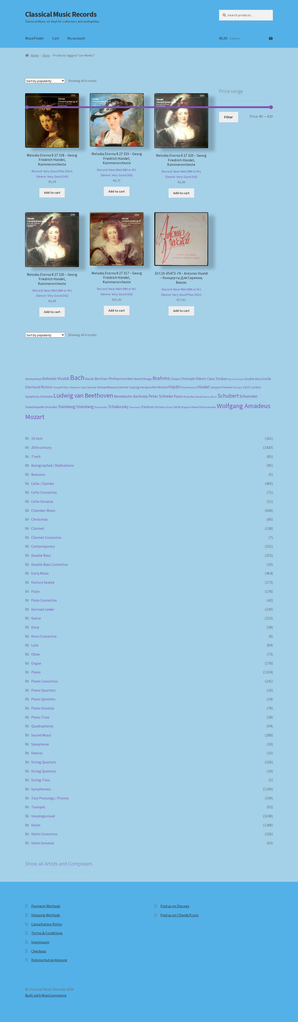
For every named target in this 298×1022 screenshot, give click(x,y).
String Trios (40, 780)
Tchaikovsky (118, 406)
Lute (34, 645)
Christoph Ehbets (193, 378)
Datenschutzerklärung (49, 960)
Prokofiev (189, 396)
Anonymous (33, 379)
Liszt (246, 387)
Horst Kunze (188, 387)
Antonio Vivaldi (55, 378)
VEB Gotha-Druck (163, 407)
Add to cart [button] (52, 192)
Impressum (40, 942)
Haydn (174, 386)
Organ (36, 663)
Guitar (36, 618)
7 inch (36, 456)
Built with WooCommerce (45, 995)
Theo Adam (135, 407)
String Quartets (43, 762)
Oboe (35, 654)
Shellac (37, 753)
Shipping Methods (45, 915)
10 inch (36, 438)
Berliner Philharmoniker (114, 378)
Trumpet (38, 807)
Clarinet (37, 528)
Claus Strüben (217, 378)
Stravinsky (100, 407)
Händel (203, 386)
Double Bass (253, 379)
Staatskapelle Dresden (41, 407)
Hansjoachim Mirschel (154, 387)
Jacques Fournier (221, 387)
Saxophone (40, 744)
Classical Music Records (61, 14)
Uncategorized (43, 816)
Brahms (161, 378)
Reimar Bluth (210, 396)
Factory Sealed (42, 582)
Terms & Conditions (47, 933)
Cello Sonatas (42, 501)
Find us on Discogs (174, 906)
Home (35, 55)
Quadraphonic (42, 726)
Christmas (39, 519)
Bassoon (38, 474)
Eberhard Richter (39, 387)
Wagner (185, 407)
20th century (41, 447)
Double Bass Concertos (49, 564)
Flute (35, 591)
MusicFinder (34, 38)
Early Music (40, 573)
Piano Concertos (44, 681)
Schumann (248, 396)
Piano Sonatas (42, 708)
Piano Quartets (43, 690)
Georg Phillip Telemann (66, 387)
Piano (178, 396)
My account (76, 38)
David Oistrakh (236, 379)
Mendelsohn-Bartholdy (131, 396)
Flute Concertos (44, 600)
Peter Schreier (161, 396)
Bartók (89, 379)
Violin (35, 825)
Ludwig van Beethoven (83, 395)
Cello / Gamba (42, 483)
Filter (228, 117)
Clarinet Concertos (46, 537)
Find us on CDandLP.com (179, 915)
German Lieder (42, 609)
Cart (55, 38)
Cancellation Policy (46, 924)
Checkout (38, 951)
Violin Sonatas (42, 843)
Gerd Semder (89, 387)
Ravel (199, 396)
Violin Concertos (44, 834)
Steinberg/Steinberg (76, 406)
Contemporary (43, 546)
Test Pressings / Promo (50, 798)
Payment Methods (45, 906)
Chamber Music (43, 510)
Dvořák (266, 379)
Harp (35, 627)
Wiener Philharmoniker (203, 407)
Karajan (238, 387)
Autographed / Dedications (52, 465)
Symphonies (41, 789)
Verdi (176, 407)
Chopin (175, 379)
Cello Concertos (44, 492)
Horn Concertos (44, 636)
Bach (77, 377)
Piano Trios (40, 717)
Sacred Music (41, 735)
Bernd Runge (143, 379)
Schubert (228, 395)
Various (147, 406)
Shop (46, 55)
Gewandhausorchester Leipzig (118, 387)
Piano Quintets (43, 699)
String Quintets (43, 771)
